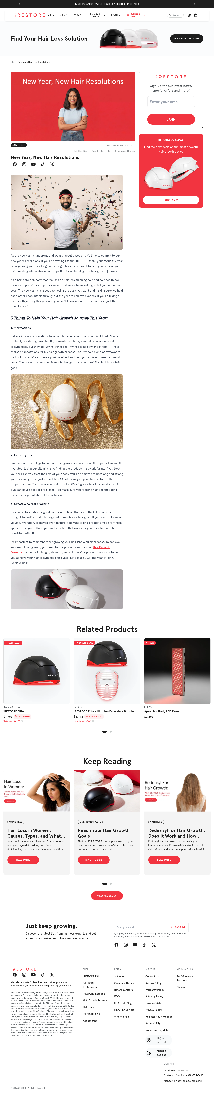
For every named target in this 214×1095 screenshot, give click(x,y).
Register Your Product (158, 1016)
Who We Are (121, 1016)
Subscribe (178, 927)
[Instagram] (24, 164)
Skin (62, 15)
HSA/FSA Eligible (124, 1010)
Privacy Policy (153, 1010)
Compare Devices (124, 983)
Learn (114, 15)
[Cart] (196, 15)
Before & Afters (95, 15)
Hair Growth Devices (95, 1000)
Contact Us (152, 976)
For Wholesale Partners (185, 978)
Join (171, 119)
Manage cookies (161, 1052)
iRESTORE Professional (90, 985)
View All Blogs (107, 895)
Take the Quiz (93, 860)
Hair (49, 15)
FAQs (117, 996)
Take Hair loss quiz (186, 38)
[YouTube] (33, 164)
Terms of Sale (153, 1003)
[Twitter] (52, 164)
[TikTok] (43, 164)
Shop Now (171, 200)
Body (76, 15)
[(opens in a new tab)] (36, 792)
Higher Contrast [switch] (161, 1040)
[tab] (104, 731)
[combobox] (175, 15)
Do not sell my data (156, 1030)
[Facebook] (15, 164)
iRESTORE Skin (91, 1014)
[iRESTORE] (30, 15)
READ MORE (23, 860)
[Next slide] (194, 4)
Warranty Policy (154, 990)
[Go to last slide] (19, 4)
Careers (181, 987)
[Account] (189, 15)
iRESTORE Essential (94, 994)
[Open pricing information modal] (22, 721)
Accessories (90, 1020)
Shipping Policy (154, 996)
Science (119, 976)
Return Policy (153, 983)
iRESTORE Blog (123, 1003)
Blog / (14, 62)
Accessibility (152, 1023)
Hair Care (88, 1007)
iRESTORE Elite (91, 976)
